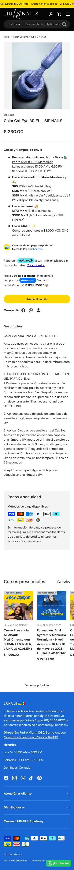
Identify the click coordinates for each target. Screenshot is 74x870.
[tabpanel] (37, 409)
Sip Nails (9, 114)
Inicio (6, 36)
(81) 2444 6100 (54, 720)
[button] (59, 14)
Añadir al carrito (37, 299)
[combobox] (37, 24)
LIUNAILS (17, 854)
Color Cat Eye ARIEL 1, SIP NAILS (29, 36)
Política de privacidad (16, 860)
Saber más (36, 249)
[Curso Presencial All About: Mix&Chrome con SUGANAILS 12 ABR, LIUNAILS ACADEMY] (18, 605)
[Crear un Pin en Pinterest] (38, 310)
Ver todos (63, 582)
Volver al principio (37, 685)
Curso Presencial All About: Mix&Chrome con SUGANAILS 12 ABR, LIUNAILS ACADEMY (18, 639)
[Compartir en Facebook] (23, 310)
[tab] (13, 326)
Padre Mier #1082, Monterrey (32, 162)
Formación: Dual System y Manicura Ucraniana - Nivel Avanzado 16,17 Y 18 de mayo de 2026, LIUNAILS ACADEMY (51, 641)
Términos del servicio (42, 860)
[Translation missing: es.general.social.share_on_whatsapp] (31, 310)
